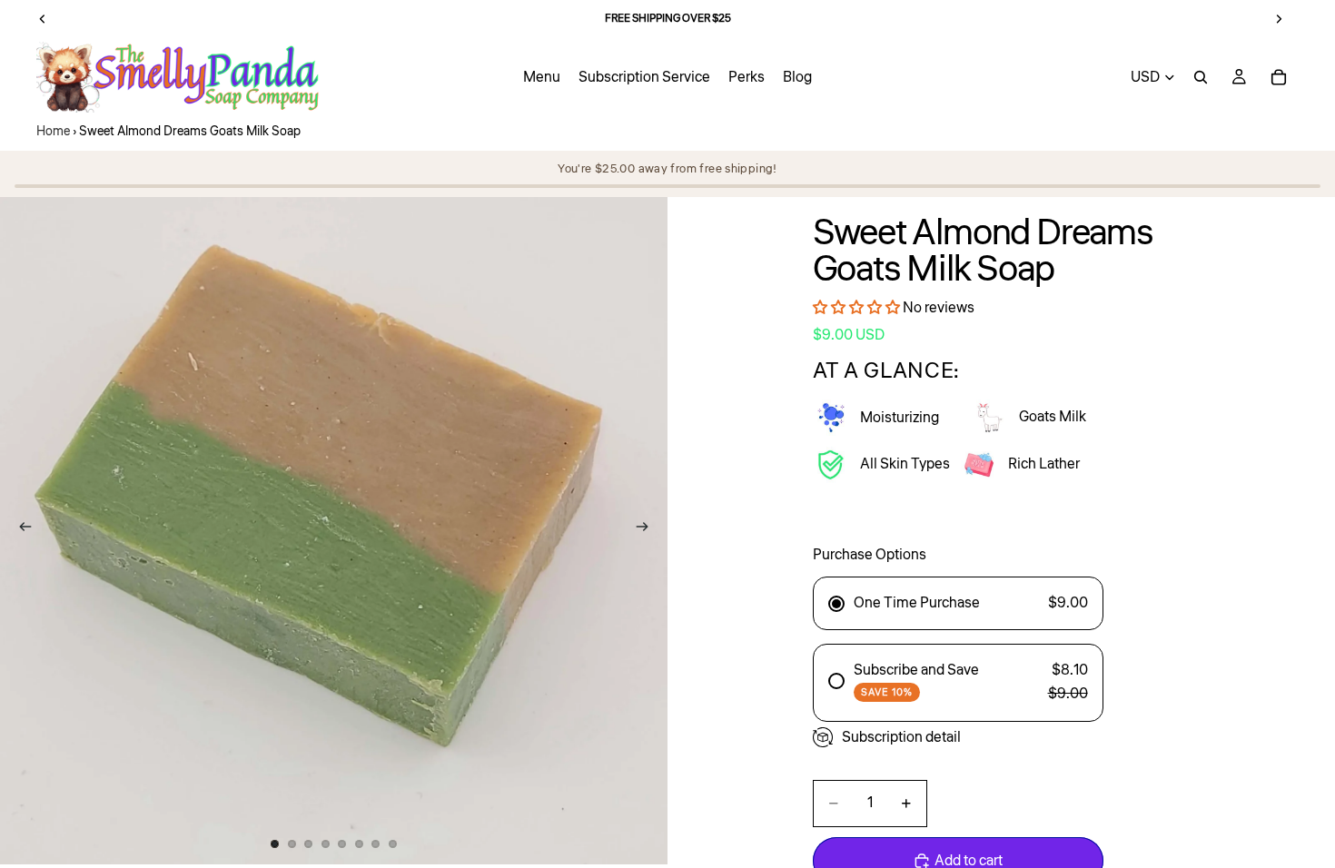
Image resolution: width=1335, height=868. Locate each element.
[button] (856, 308)
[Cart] (1279, 77)
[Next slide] (648, 530)
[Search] (1201, 77)
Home (53, 132)
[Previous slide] (20, 530)
